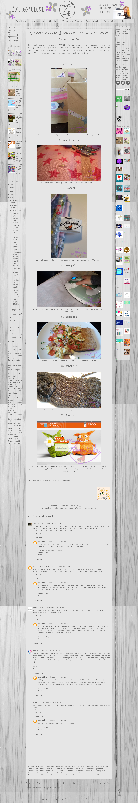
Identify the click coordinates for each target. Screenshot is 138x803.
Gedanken (12, 387)
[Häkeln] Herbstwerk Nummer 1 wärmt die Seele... (16, 230)
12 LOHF (11, 349)
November (15, 205)
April (14, 327)
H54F (20, 389)
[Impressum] (13, 35)
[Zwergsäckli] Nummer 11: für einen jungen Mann (17, 283)
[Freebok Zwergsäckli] (14, 76)
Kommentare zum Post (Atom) (48, 788)
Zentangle (13, 439)
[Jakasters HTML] (119, 118)
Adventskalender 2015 (77, 508)
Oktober (15, 211)
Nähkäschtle (38, 608)
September (16, 309)
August (15, 314)
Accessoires (37, 21)
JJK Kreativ (38, 523)
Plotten (11, 410)
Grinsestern (64, 481)
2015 (12, 198)
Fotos (10, 380)
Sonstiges (21, 21)
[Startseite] (13, 27)
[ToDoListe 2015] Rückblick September (16, 293)
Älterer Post (104, 783)
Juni (14, 321)
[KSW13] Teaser (15, 238)
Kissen (10, 395)
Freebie (19, 380)
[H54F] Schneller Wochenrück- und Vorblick (16, 246)
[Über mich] (13, 38)
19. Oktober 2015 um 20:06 (57, 623)
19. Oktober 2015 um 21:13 (50, 702)
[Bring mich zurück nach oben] (119, 801)
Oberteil (12, 408)
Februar (15, 334)
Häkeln (10, 391)
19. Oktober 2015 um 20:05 (57, 582)
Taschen (17, 425)
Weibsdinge (12, 435)
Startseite (69, 783)
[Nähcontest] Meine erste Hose (19, 145)
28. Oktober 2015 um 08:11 (57, 720)
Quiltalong (12, 413)
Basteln (11, 372)
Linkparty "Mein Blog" (19, 92)
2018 (12, 188)
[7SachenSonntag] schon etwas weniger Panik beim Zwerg (17, 259)
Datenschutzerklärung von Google (42, 775)
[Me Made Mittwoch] (119, 331)
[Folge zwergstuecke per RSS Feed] (128, 84)
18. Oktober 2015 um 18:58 (58, 566)
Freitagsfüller (14, 382)
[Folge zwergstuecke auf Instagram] (118, 84)
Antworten (37, 533)
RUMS (10, 415)
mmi (9, 443)
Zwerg (40, 541)
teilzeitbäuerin (40, 566)
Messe (19, 402)
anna (35, 651)
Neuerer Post (34, 783)
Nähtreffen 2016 (15, 404)
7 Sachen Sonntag (59, 508)
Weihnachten (13, 437)
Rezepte (10, 417)
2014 (12, 341)
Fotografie (109, 21)
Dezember (15, 200)
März (14, 330)
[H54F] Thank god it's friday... (16, 302)
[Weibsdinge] (13, 41)
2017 (12, 191)
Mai (14, 324)
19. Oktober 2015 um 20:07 (57, 677)
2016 (12, 194)
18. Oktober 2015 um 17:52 (55, 523)
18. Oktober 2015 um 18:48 (57, 541)
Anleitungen (14, 370)
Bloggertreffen (54, 466)
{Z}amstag (16, 443)
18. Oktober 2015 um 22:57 (55, 608)
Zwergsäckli (92, 21)
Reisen (19, 415)
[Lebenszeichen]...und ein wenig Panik (17, 272)
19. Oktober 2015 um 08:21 (48, 651)
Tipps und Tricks (72, 21)
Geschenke (12, 389)
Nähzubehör (12, 406)
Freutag (12, 385)
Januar (15, 337)
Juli (14, 317)
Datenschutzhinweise (93, 767)
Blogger (93, 799)
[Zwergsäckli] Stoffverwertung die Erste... (17, 218)
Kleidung (53, 21)
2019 (12, 184)
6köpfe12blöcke (14, 354)
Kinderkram (12, 393)
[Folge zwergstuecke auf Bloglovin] (123, 84)
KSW (20, 391)
